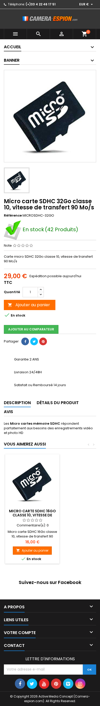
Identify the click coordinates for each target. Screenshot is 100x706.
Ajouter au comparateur (31, 329)
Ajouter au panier (29, 305)
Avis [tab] (8, 412)
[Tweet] (34, 341)
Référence (13, 215)
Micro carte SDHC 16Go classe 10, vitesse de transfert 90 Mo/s (32, 515)
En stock (33, 230)
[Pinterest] (43, 341)
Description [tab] (17, 403)
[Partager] (25, 341)
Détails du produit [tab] (58, 403)
